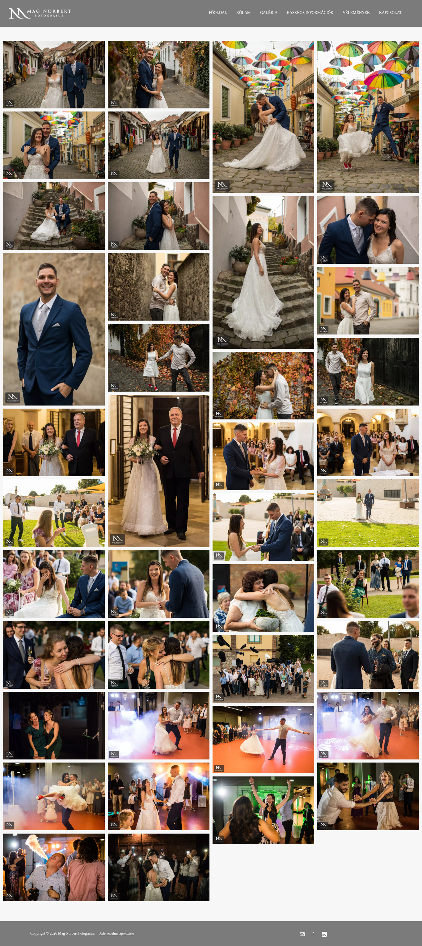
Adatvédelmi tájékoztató (116, 933)
